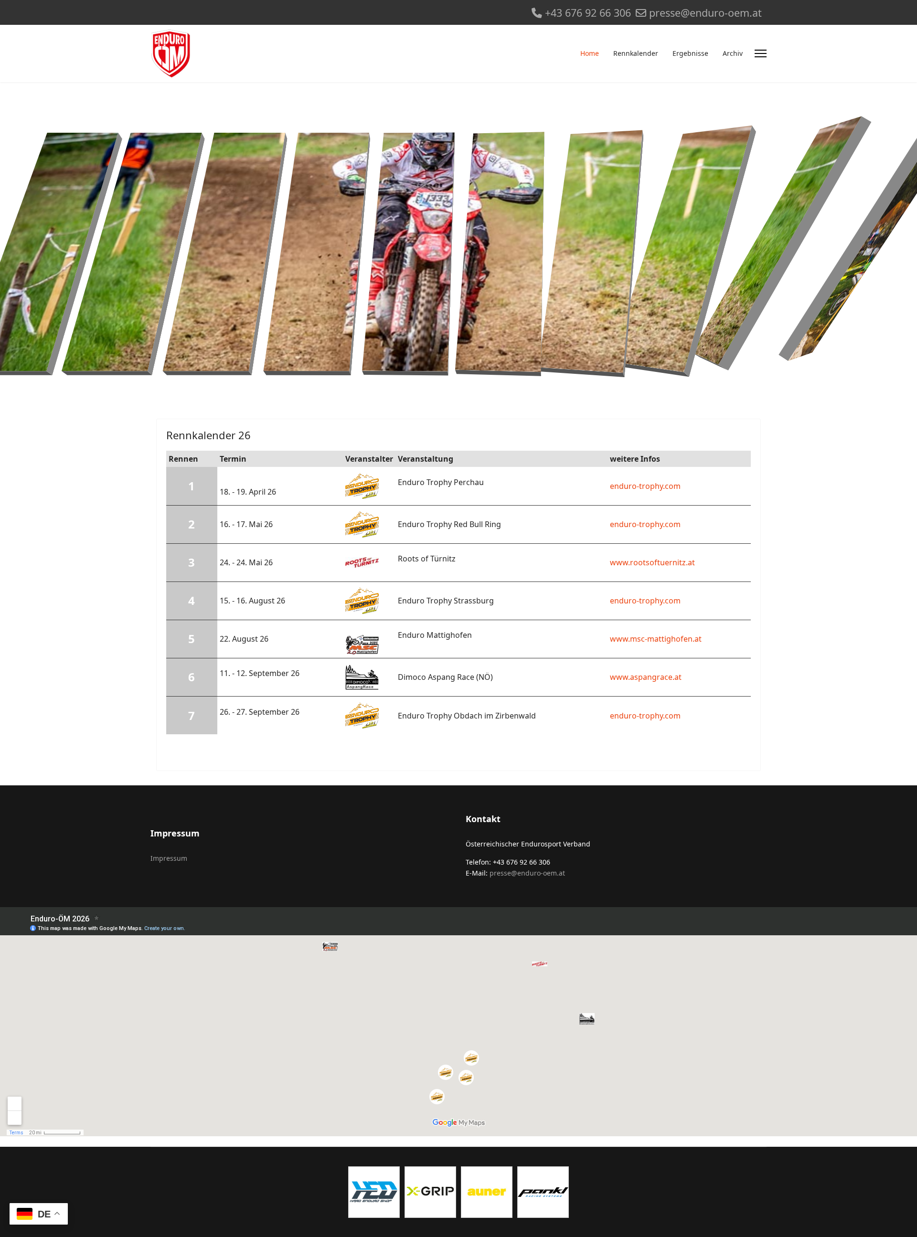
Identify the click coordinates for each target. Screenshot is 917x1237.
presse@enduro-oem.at (705, 13)
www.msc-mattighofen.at (656, 639)
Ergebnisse (690, 53)
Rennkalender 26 (208, 435)
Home (589, 53)
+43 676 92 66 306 (588, 13)
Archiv (733, 53)
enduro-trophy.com (645, 486)
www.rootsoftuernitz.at (652, 562)
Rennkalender (635, 53)
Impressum (168, 858)
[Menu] (761, 53)
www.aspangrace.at (646, 677)
